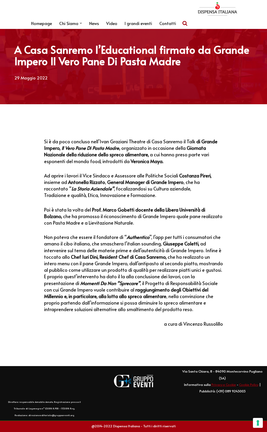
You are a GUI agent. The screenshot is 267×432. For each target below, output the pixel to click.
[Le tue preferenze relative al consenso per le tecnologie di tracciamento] (258, 423)
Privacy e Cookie (223, 384)
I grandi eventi (138, 23)
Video (111, 23)
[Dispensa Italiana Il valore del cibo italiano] (217, 9)
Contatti (167, 23)
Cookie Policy (248, 384)
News (94, 23)
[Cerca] (184, 23)
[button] (81, 23)
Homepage (41, 23)
